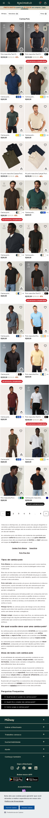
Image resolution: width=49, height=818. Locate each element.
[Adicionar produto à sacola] (21, 49)
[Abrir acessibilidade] (45, 28)
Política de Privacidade (14, 801)
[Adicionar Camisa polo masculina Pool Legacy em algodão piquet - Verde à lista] (21, 106)
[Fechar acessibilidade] (47, 25)
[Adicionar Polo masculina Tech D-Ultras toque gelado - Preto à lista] (21, 25)
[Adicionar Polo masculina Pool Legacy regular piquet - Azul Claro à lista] (45, 307)
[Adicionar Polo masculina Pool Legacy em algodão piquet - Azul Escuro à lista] (21, 469)
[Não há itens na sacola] (45, 3)
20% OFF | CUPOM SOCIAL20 (35, 504)
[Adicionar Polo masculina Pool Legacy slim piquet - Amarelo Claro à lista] (45, 345)
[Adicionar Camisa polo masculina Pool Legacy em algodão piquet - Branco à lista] (45, 431)
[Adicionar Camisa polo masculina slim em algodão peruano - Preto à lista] (45, 226)
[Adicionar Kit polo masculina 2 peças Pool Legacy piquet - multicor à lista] (45, 145)
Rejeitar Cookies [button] (27, 807)
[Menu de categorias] (3, 3)
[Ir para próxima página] (46, 513)
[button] (14, 812)
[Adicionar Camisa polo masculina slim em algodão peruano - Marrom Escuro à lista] (21, 184)
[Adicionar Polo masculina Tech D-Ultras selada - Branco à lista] (45, 388)
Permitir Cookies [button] (11, 807)
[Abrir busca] (9, 3)
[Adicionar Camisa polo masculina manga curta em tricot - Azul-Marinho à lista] (45, 469)
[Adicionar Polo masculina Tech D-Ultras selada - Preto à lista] (45, 265)
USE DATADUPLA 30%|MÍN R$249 (36, 61)
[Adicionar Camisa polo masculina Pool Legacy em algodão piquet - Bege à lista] (45, 106)
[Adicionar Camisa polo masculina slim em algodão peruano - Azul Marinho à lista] (21, 226)
